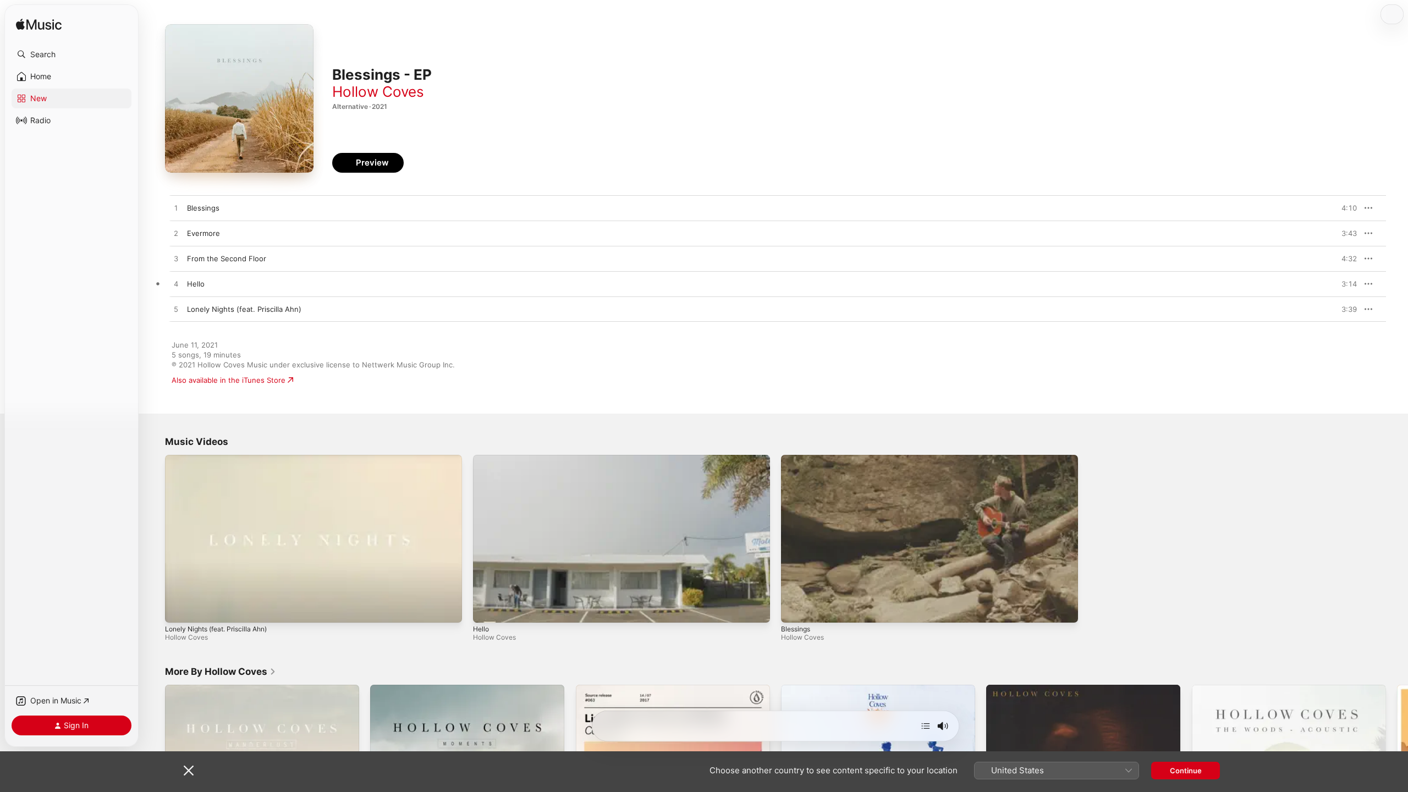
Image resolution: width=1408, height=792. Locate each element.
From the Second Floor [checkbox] (226, 258)
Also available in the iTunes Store (228, 380)
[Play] (178, 609)
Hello (481, 629)
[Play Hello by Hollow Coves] (176, 284)
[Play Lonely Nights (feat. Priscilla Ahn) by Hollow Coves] (176, 310)
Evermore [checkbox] (203, 233)
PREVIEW (1345, 208)
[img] (39, 25)
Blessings (795, 629)
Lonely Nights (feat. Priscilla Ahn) (216, 629)
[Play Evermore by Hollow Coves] (176, 234)
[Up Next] (925, 726)
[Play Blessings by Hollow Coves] (176, 208)
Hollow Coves (378, 91)
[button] (71, 54)
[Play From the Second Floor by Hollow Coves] (176, 259)
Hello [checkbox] (196, 283)
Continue (1186, 770)
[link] (220, 672)
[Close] (189, 771)
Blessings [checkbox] (203, 208)
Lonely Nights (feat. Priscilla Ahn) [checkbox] (244, 309)
